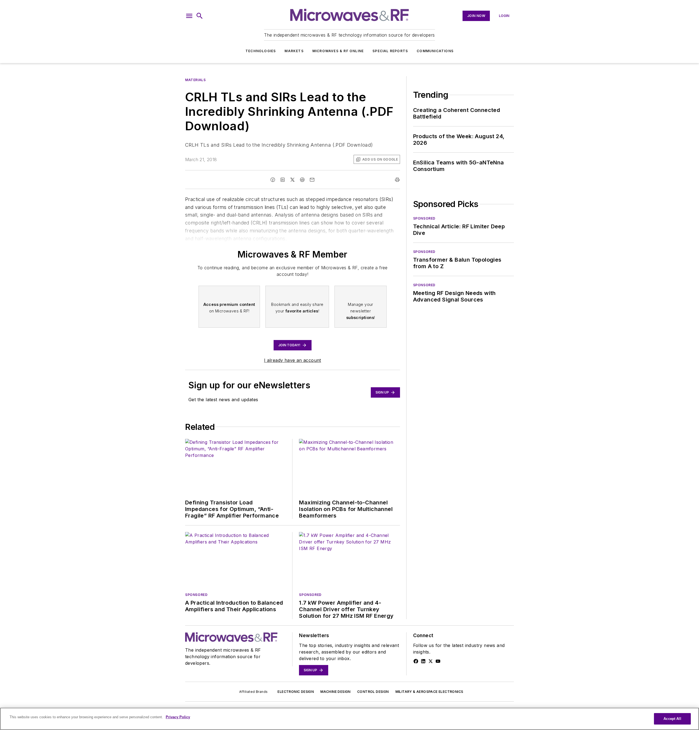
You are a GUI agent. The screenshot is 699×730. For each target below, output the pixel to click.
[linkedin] (282, 179)
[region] (349, 719)
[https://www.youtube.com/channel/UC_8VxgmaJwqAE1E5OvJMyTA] (438, 661)
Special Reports (390, 51)
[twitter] (292, 179)
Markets (294, 51)
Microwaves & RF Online (338, 51)
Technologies (260, 51)
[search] (200, 16)
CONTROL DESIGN (373, 692)
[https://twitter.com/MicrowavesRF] (430, 661)
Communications (435, 51)
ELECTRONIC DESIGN (295, 692)
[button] (189, 16)
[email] (312, 179)
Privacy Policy (178, 717)
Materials (195, 80)
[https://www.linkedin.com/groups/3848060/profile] (423, 661)
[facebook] (273, 179)
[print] (397, 179)
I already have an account (292, 360)
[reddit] (302, 179)
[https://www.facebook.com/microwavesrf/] (416, 661)
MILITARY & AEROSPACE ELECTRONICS (429, 692)
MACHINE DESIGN (335, 692)
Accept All (672, 719)
